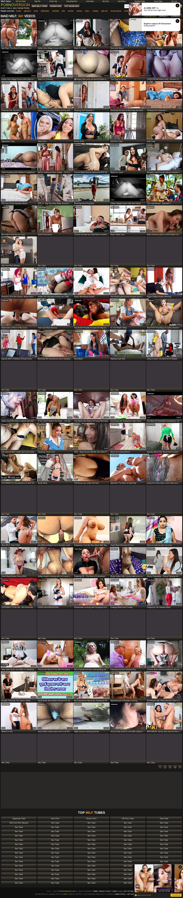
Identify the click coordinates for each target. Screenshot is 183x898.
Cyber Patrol (120, 894)
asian (87, 11)
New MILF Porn (39, 6)
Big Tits (37, 1)
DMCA (115, 891)
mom (36, 11)
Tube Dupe (6, 21)
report (33, 45)
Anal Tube (90, 1)
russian (71, 11)
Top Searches (71, 6)
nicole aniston (116, 11)
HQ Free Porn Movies (19, 823)
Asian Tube (158, 1)
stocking (55, 11)
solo (63, 11)
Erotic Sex (53, 1)
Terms (95, 891)
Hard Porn (122, 1)
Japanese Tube (18, 818)
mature (79, 11)
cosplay (95, 11)
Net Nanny (131, 894)
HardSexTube (140, 1)
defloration (45, 11)
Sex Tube (55, 823)
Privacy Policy (105, 891)
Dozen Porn (91, 818)
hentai (18, 11)
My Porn (106, 1)
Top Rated (150, 16)
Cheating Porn (71, 1)
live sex (174, 1)
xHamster (41, 21)
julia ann (104, 11)
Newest (163, 16)
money (126, 11)
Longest (176, 16)
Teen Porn (55, 818)
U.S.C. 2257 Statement (127, 891)
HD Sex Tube (21, 1)
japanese (27, 11)
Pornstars (55, 6)
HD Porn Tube (128, 818)
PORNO (15, 4)
